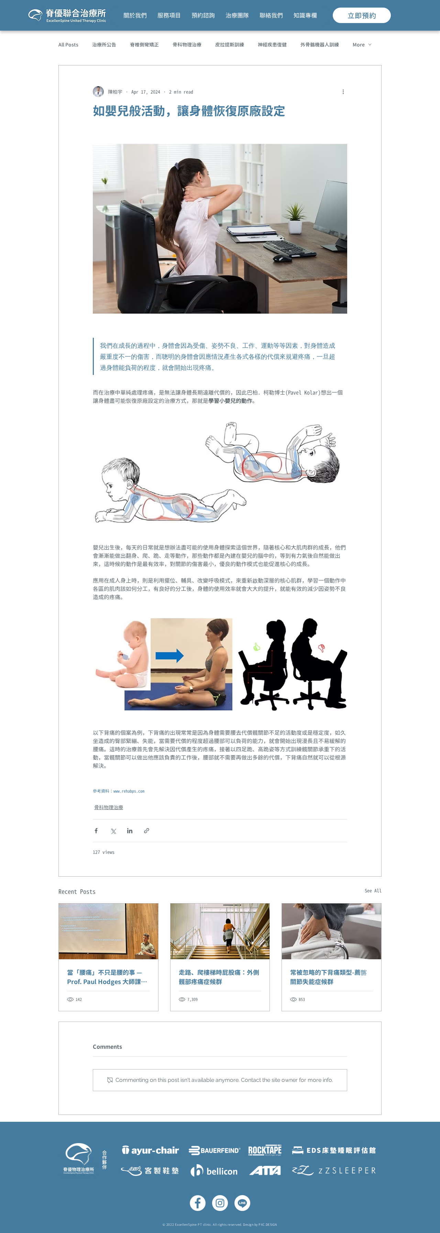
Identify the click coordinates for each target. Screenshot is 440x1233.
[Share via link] (146, 830)
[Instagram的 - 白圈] (220, 1203)
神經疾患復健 (272, 45)
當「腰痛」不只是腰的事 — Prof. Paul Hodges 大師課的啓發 (107, 977)
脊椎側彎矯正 (144, 45)
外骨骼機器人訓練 (319, 45)
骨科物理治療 (187, 45)
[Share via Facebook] (96, 830)
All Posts (68, 45)
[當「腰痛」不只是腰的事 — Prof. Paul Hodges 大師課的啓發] (108, 931)
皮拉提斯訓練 (229, 45)
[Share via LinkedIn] (129, 830)
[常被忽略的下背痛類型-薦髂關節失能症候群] (331, 931)
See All (373, 890)
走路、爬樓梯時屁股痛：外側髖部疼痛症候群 (219, 977)
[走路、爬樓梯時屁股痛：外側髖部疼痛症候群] (220, 931)
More (359, 45)
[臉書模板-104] (242, 1203)
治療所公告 (104, 45)
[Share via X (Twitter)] (113, 830)
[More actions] (343, 91)
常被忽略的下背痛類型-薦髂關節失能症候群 (328, 977)
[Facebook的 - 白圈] (198, 1203)
